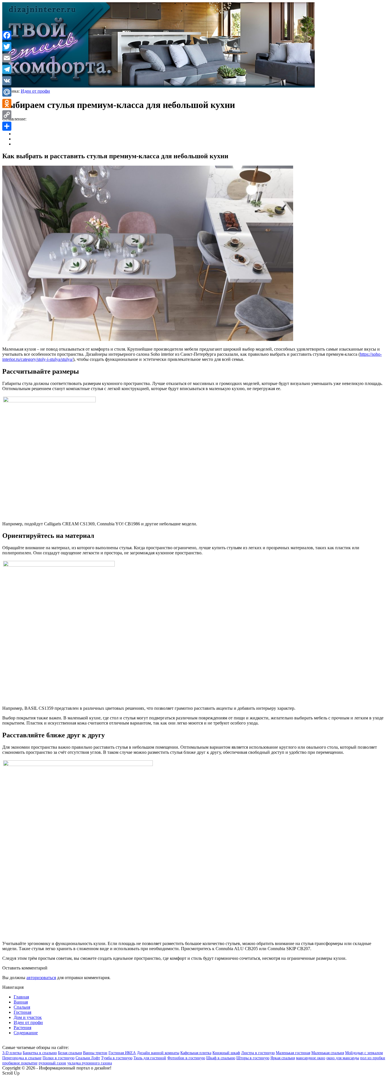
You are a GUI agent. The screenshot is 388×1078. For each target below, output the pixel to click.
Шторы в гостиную (252, 1058)
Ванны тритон (95, 1053)
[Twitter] (6, 46)
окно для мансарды (342, 1058)
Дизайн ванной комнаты (158, 1053)
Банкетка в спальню (40, 1053)
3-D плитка (12, 1053)
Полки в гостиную (58, 1058)
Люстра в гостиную (258, 1053)
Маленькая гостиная (293, 1053)
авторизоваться (41, 977)
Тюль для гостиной (149, 1058)
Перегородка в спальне (21, 1058)
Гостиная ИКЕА (122, 1053)
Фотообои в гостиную (186, 1058)
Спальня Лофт (88, 1058)
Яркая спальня (282, 1058)
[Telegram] (6, 69)
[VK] (6, 80)
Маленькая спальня (327, 1053)
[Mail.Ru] (6, 92)
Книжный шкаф (226, 1053)
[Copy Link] (6, 114)
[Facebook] (6, 35)
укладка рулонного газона (89, 1063)
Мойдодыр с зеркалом (364, 1053)
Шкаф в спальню (220, 1058)
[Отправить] (6, 126)
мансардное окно (310, 1058)
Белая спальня (70, 1053)
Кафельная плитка (195, 1053)
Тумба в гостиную (116, 1058)
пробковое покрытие (19, 1063)
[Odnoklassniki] (6, 103)
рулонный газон (52, 1063)
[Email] (6, 58)
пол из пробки (372, 1058)
